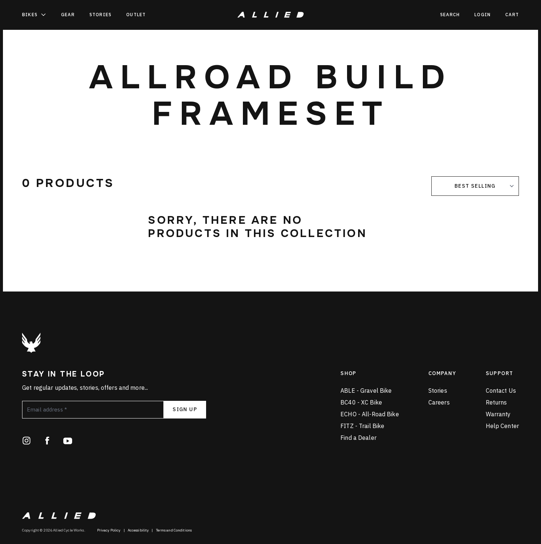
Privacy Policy (109, 530)
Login (482, 14)
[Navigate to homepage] (270, 14)
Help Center (502, 426)
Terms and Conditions (174, 530)
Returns (496, 402)
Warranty (498, 414)
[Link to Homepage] (31, 343)
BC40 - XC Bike (361, 402)
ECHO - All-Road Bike (369, 414)
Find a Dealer (358, 437)
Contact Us (501, 390)
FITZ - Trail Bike (362, 426)
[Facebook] (47, 440)
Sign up (185, 409)
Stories (100, 14)
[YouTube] (67, 440)
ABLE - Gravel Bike (366, 390)
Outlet (136, 14)
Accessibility (138, 530)
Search (450, 14)
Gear (68, 14)
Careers (439, 402)
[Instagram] (26, 440)
